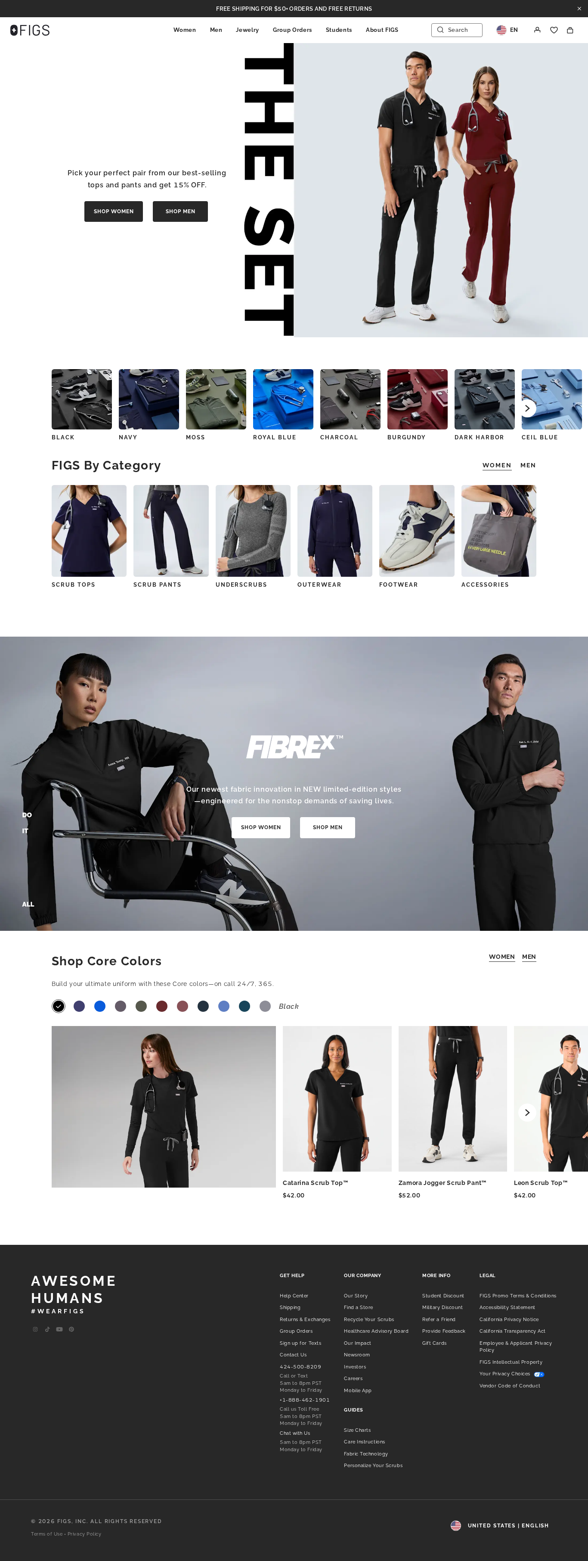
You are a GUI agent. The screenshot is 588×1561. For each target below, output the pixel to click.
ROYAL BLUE (275, 437)
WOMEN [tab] (497, 465)
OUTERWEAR (319, 584)
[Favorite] (554, 30)
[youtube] (59, 1329)
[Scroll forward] (527, 408)
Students (339, 30)
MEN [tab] (528, 465)
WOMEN (502, 956)
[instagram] (35, 1329)
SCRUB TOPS (74, 584)
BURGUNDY (406, 437)
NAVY (128, 437)
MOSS (195, 437)
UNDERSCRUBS (241, 584)
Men (216, 30)
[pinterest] (71, 1329)
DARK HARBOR (479, 437)
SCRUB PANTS (157, 584)
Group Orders (292, 30)
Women (184, 30)
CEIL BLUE (540, 437)
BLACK (63, 437)
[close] (579, 8)
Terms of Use (47, 1534)
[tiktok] (47, 1329)
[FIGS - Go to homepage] (30, 30)
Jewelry (247, 30)
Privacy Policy (85, 1534)
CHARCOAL (339, 437)
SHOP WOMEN (114, 211)
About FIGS (382, 30)
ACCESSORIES (485, 584)
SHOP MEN (180, 211)
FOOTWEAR (398, 584)
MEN (529, 956)
